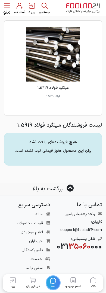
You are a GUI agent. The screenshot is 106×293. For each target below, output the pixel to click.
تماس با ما (34, 268)
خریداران (35, 241)
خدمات (36, 259)
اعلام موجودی (31, 232)
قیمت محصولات (30, 223)
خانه (38, 214)
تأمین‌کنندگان (32, 250)
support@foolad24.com (81, 230)
